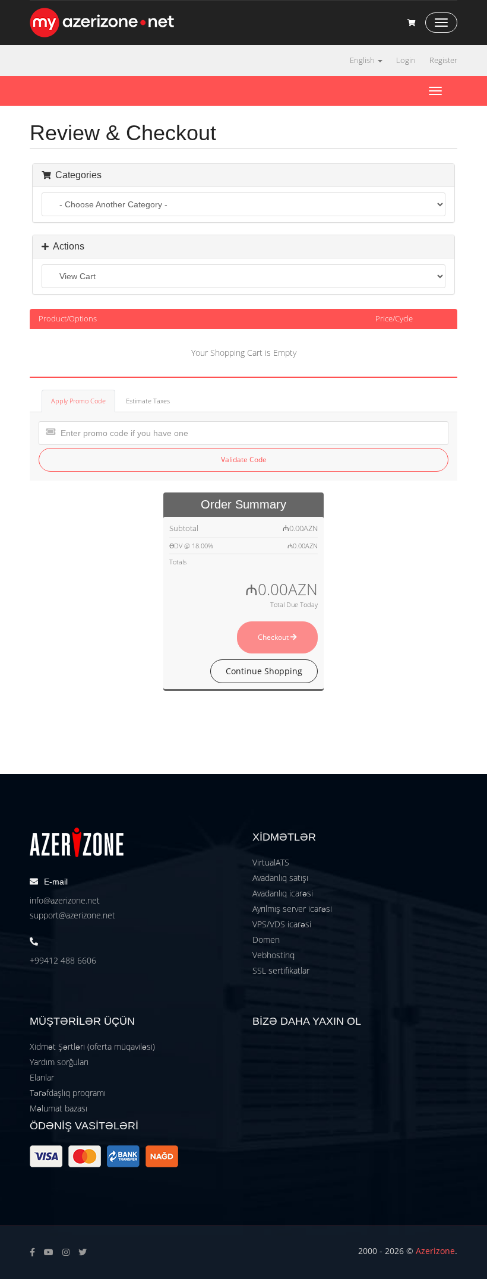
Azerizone (435, 1250)
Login (406, 60)
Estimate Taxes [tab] (148, 400)
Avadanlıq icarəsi (282, 893)
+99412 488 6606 (63, 960)
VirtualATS (270, 862)
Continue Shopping (264, 671)
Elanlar (42, 1077)
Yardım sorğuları (59, 1062)
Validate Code (244, 459)
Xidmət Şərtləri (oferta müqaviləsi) (92, 1046)
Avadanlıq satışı (280, 877)
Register (443, 60)
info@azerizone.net (65, 900)
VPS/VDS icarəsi (281, 924)
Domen (266, 939)
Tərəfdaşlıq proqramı (68, 1092)
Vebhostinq (273, 955)
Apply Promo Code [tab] (78, 400)
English (363, 60)
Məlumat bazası (58, 1108)
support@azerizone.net (72, 915)
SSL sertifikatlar (280, 970)
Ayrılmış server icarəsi (292, 908)
